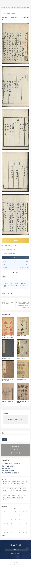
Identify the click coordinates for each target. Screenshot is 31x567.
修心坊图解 (14, 481)
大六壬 (4, 488)
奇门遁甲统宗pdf (6, 468)
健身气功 (18, 481)
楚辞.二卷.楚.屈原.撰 (6, 358)
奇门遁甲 (11, 488)
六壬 (23, 481)
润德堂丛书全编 (18, 490)
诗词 (7, 11)
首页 (10, 11)
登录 (21, 419)
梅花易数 (4, 490)
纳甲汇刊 (4, 495)
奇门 (8, 488)
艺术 (4, 11)
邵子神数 (8, 497)
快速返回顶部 (16, 549)
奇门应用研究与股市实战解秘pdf (10, 473)
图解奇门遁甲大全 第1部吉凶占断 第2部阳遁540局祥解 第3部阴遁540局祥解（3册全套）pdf (22, 305)
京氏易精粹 (5, 481)
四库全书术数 (23, 483)
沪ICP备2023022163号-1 (15, 564)
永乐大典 (12, 490)
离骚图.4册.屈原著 (21, 358)
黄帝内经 (4, 499)
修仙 (9, 481)
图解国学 (20, 486)
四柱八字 (4, 486)
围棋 (8, 486)
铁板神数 (13, 497)
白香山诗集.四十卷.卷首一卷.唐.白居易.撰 (8, 303)
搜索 (3, 433)
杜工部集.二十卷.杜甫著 (22, 379)
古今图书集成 (13, 483)
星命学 (24, 488)
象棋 (25, 495)
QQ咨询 (16, 272)
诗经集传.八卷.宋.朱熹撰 (7, 401)
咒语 (18, 483)
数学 (20, 488)
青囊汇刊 (18, 497)
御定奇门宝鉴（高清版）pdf (9, 466)
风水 (22, 497)
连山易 (4, 497)
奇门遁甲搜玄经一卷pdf (8, 470)
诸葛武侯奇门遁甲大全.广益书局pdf (11, 463)
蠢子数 (18, 495)
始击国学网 (15, 562)
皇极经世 (24, 490)
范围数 (9, 495)
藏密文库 (13, 495)
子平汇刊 (16, 488)
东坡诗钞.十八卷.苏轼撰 (22, 335)
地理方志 (25, 486)
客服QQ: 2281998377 (15, 553)
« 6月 (3, 535)
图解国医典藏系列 (14, 486)
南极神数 (4, 483)
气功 (8, 490)
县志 (8, 483)
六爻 (26, 481)
